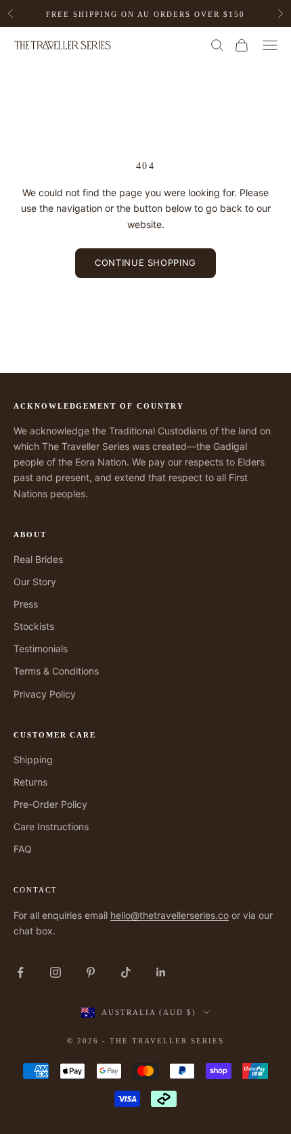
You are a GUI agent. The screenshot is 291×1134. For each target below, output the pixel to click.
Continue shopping (145, 262)
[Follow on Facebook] (20, 972)
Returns (30, 782)
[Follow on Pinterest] (90, 972)
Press (26, 604)
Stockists (34, 626)
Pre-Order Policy (50, 804)
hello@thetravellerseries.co (169, 915)
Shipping (33, 759)
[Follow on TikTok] (126, 972)
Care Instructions (51, 826)
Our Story (35, 581)
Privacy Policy (45, 694)
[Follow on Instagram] (55, 972)
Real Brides (38, 559)
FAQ (23, 849)
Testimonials (41, 648)
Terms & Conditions (56, 671)
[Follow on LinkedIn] (161, 972)
